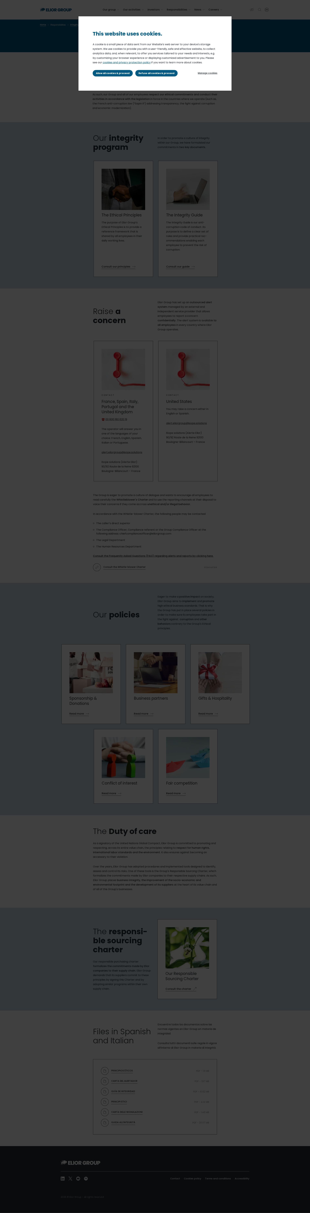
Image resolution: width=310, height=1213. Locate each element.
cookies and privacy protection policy (127, 62)
